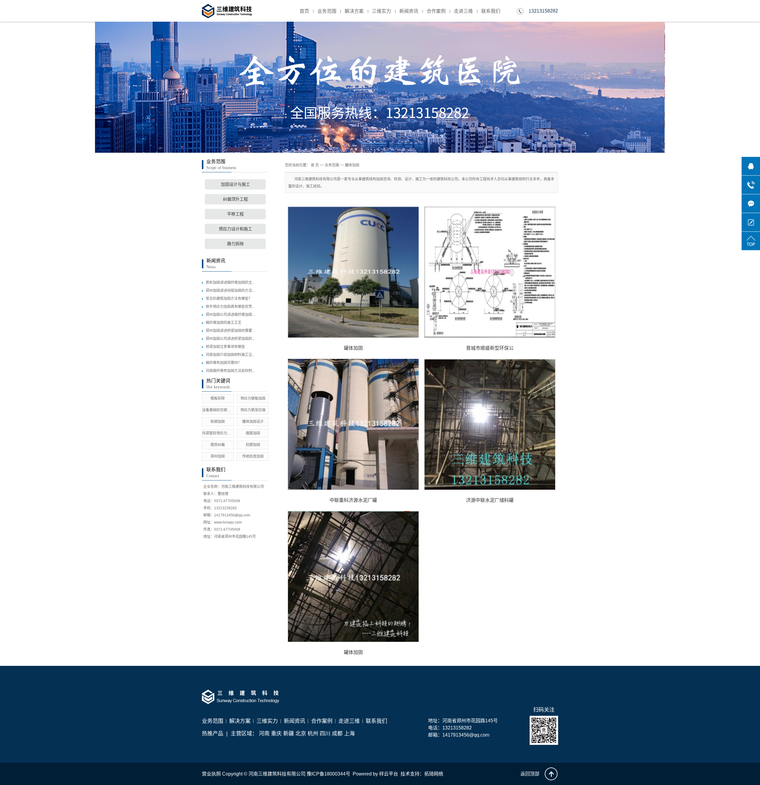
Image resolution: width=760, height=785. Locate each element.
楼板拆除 (217, 398)
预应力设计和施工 (235, 229)
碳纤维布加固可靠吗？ (223, 363)
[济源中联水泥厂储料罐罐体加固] (489, 424)
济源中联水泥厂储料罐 (490, 500)
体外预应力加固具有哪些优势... (230, 307)
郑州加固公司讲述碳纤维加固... (230, 315)
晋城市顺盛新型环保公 (490, 348)
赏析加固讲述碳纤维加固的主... (230, 282)
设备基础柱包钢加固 (218, 410)
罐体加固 (352, 165)
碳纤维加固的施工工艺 (223, 323)
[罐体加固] (353, 272)
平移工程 (235, 214)
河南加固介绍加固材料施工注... (230, 355)
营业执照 (211, 773)
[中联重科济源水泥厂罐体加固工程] (353, 424)
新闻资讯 (408, 11)
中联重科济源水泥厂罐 (353, 500)
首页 (304, 11)
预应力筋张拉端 (252, 410)
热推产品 (212, 734)
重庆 (276, 734)
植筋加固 (253, 433)
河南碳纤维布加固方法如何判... (230, 371)
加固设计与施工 (235, 184)
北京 (300, 734)
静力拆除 (235, 244)
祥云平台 (388, 773)
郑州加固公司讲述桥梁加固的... (230, 339)
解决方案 (354, 11)
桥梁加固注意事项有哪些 (225, 347)
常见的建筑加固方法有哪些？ (229, 299)
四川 (325, 734)
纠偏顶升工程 (235, 199)
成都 (337, 734)
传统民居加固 (253, 456)
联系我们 (490, 11)
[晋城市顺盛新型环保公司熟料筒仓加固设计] (489, 272)
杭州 (313, 734)
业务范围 (326, 11)
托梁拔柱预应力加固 (218, 433)
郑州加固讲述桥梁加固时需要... (230, 331)
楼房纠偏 (217, 445)
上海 (349, 734)
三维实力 (381, 11)
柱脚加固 (253, 445)
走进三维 (463, 11)
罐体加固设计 (253, 422)
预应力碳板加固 (252, 398)
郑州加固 (217, 456)
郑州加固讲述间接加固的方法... (230, 291)
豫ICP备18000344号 (328, 773)
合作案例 (436, 11)
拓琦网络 (433, 773)
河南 (264, 734)
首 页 (315, 165)
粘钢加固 (217, 422)
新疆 (288, 734)
